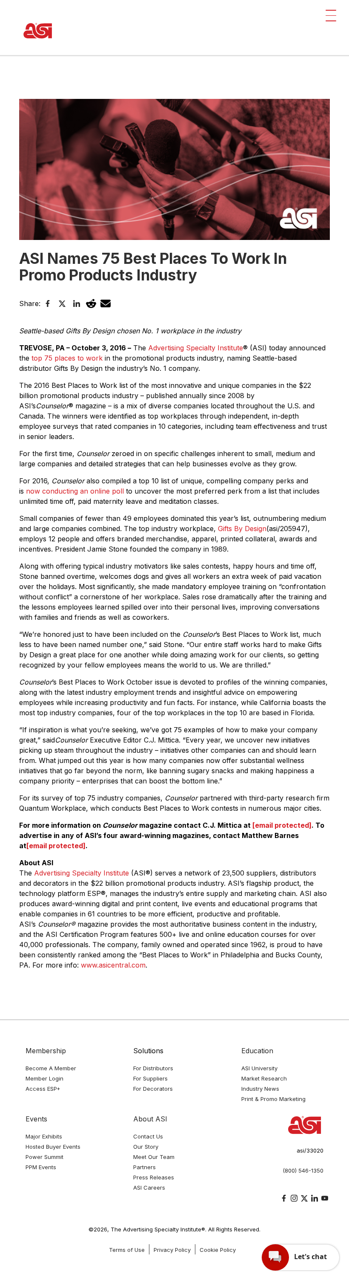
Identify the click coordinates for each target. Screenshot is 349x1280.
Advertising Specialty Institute (195, 348)
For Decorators (153, 1088)
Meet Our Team (153, 1156)
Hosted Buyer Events (53, 1146)
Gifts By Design (242, 528)
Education (257, 1050)
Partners (144, 1167)
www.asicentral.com (113, 965)
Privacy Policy (172, 1249)
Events (36, 1119)
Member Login (44, 1078)
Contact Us (148, 1136)
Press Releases (153, 1177)
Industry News (260, 1088)
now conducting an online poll (75, 491)
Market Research (264, 1078)
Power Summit (44, 1156)
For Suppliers (150, 1078)
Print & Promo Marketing (273, 1098)
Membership (46, 1050)
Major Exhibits (44, 1136)
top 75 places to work (67, 358)
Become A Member (51, 1068)
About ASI (150, 1119)
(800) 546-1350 (303, 1170)
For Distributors (153, 1068)
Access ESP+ (43, 1088)
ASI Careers (149, 1187)
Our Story (145, 1146)
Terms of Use (127, 1249)
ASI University (259, 1068)
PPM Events (41, 1167)
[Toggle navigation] (331, 15)
